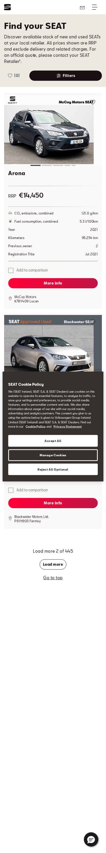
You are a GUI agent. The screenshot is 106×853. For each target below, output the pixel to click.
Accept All (53, 440)
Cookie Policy (35, 426)
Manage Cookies (53, 455)
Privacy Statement (68, 426)
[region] (53, 426)
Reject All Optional (53, 469)
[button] (53, 131)
